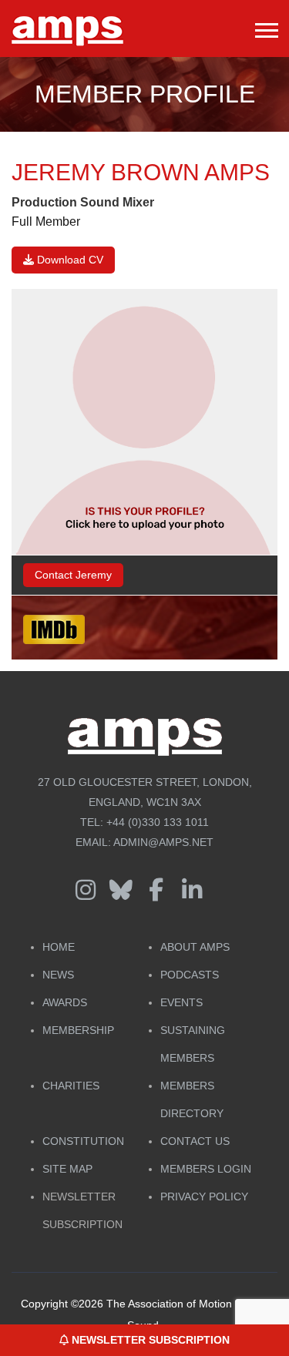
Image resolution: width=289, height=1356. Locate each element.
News (58, 974)
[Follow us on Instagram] (85, 890)
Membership (78, 1030)
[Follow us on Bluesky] (121, 890)
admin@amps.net (163, 842)
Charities (70, 1085)
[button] (265, 27)
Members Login (205, 1169)
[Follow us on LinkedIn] (191, 890)
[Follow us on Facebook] (156, 890)
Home (58, 947)
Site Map (67, 1169)
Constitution (83, 1141)
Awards (64, 1002)
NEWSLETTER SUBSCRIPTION (149, 1340)
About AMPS (195, 947)
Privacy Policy (204, 1196)
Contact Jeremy (73, 575)
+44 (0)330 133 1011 (157, 822)
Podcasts (189, 974)
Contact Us (195, 1141)
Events (181, 1002)
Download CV (68, 259)
